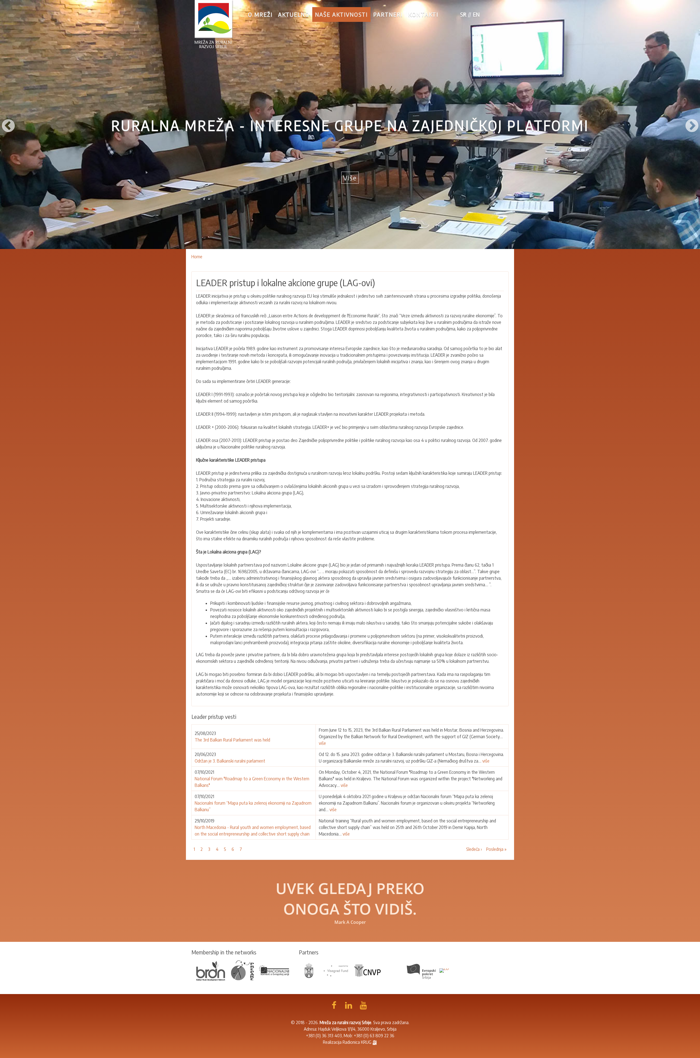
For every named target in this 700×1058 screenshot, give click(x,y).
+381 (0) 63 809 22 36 (374, 1035)
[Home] (213, 24)
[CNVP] (367, 970)
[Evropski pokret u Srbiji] (422, 970)
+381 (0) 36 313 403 (324, 1035)
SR (463, 14)
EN (476, 14)
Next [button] (692, 124)
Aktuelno (294, 14)
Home (196, 256)
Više (350, 178)
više (322, 743)
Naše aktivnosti (341, 14)
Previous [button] (8, 124)
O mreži (260, 14)
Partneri (388, 14)
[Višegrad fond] (335, 970)
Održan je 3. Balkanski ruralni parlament (230, 761)
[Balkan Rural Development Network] (211, 970)
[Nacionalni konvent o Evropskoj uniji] (274, 970)
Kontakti (423, 14)
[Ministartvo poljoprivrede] (309, 970)
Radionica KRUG (357, 1042)
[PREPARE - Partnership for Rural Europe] (242, 970)
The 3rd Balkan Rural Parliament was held (232, 740)
